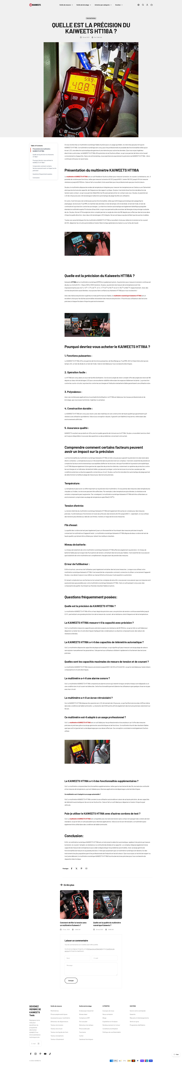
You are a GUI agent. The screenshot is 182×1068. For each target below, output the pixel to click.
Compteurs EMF (84, 1018)
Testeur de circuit (56, 1029)
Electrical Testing (91, 18)
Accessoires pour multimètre (60, 1018)
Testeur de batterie (57, 1036)
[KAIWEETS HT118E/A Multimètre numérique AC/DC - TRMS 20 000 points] (108, 244)
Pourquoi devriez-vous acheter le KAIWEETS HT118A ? (43, 161)
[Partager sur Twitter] (76, 868)
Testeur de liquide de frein (59, 1032)
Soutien (118, 5)
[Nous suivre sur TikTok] (50, 1054)
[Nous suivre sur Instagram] (35, 1054)
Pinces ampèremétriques (59, 1014)
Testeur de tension (57, 1025)
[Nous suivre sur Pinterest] (40, 1054)
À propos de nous (108, 1011)
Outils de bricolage (82, 5)
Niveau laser (83, 1014)
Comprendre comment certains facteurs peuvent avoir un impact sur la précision (44, 168)
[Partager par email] (86, 868)
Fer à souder (83, 1021)
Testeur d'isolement (57, 1039)
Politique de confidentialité (95, 949)
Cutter (81, 1036)
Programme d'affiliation (137, 1025)
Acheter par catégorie (102, 5)
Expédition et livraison (110, 1021)
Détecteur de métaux (86, 1025)
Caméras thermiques (86, 1039)
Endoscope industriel (86, 1011)
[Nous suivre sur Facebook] (30, 1054)
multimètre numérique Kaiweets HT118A (127, 296)
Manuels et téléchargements (139, 1018)
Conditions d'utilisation (110, 1029)
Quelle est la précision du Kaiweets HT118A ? (43, 156)
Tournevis (82, 1032)
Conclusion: (36, 177)
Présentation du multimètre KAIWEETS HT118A (41, 150)
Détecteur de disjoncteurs (59, 1021)
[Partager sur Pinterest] (81, 868)
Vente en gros (134, 1021)
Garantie (132, 1014)
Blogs (104, 1018)
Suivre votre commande (138, 1011)
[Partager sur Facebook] (71, 868)
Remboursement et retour (111, 1025)
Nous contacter (108, 1014)
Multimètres (55, 1011)
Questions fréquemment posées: (42, 174)
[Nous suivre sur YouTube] (45, 1054)
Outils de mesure (65, 5)
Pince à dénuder (84, 1029)
